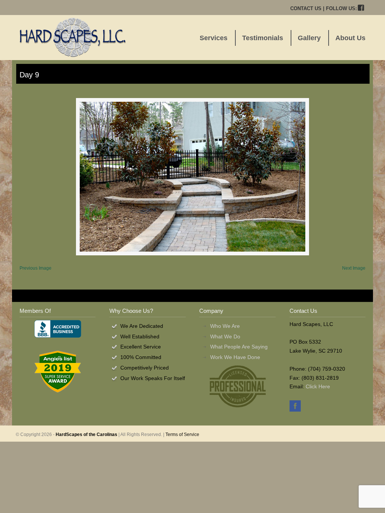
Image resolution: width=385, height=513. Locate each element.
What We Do (225, 336)
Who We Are (225, 326)
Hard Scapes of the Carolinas (73, 37)
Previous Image (36, 268)
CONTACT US (305, 8)
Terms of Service (182, 434)
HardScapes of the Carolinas (86, 434)
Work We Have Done (235, 357)
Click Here (318, 386)
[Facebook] (361, 8)
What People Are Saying (239, 347)
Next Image (353, 268)
